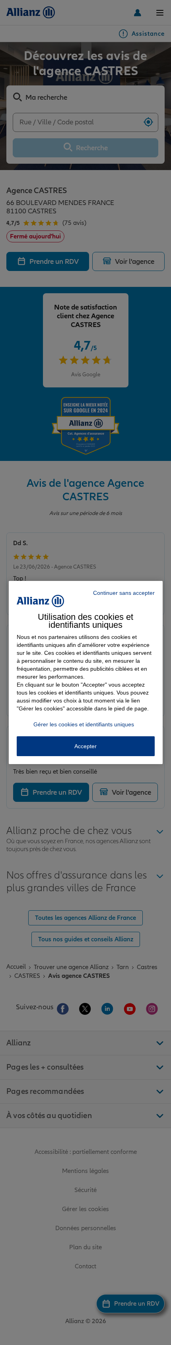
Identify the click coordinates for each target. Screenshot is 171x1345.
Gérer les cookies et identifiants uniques (83, 724)
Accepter (85, 746)
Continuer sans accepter (124, 593)
